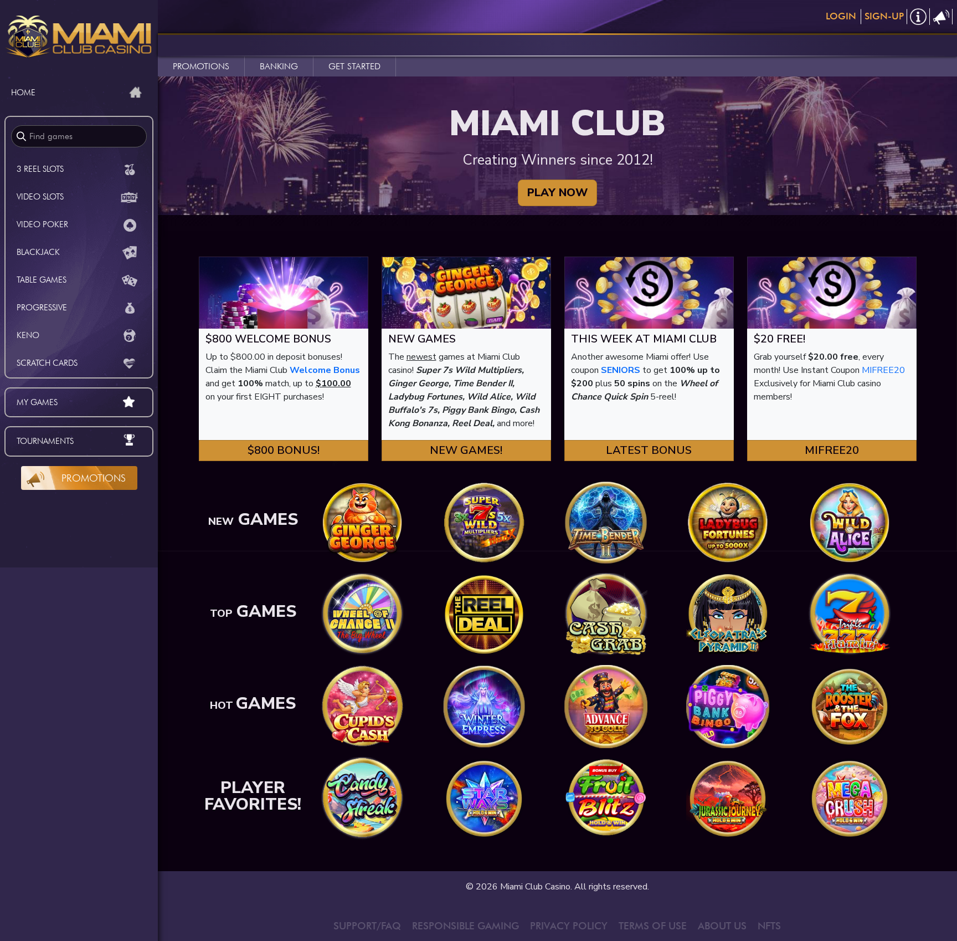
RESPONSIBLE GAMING (465, 926)
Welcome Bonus (325, 370)
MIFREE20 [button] (832, 450)
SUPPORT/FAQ (367, 926)
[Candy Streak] (362, 798)
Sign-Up (884, 16)
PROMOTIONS (201, 66)
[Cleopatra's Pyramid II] (727, 614)
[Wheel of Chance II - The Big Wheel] (362, 614)
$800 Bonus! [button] (284, 450)
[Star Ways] (484, 798)
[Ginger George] (362, 522)
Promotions (93, 478)
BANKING (279, 66)
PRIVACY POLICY (569, 926)
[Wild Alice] (849, 522)
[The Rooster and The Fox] (849, 706)
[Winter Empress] (484, 706)
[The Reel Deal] (484, 614)
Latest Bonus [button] (649, 450)
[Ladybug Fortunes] (727, 522)
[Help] (918, 16)
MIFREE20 (883, 370)
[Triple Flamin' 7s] (849, 614)
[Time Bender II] (605, 522)
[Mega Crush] (849, 798)
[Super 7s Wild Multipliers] (484, 522)
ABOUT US (722, 926)
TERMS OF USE (653, 926)
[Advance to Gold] (605, 706)
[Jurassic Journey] (727, 798)
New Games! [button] (466, 450)
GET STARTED (354, 66)
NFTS (769, 926)
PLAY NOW (557, 192)
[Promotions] (941, 16)
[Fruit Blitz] (605, 798)
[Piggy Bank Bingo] (727, 706)
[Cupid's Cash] (362, 706)
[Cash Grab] (605, 614)
